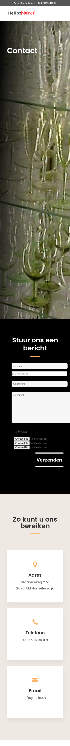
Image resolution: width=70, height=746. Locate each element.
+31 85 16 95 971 (26, 2)
